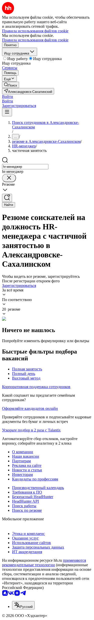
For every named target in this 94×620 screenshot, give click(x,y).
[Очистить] (9, 178)
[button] (7, 96)
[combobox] (25, 166)
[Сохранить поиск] (7, 198)
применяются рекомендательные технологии (44, 562)
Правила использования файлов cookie (35, 40)
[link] (10, 85)
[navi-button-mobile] (7, 112)
